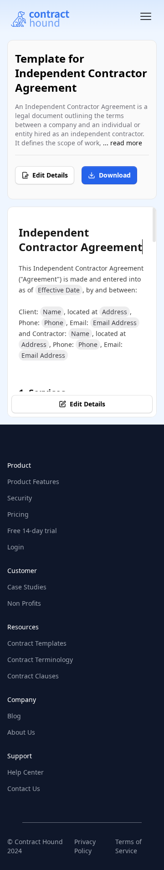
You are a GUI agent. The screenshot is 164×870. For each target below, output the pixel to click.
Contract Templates (37, 643)
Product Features (33, 481)
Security (19, 498)
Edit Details (50, 175)
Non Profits (24, 603)
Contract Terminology (40, 659)
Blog (14, 716)
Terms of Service (128, 846)
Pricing (18, 514)
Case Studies (26, 587)
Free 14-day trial (32, 530)
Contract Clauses (33, 676)
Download (115, 175)
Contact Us (23, 788)
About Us (21, 732)
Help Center (25, 772)
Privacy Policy (85, 846)
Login (15, 547)
